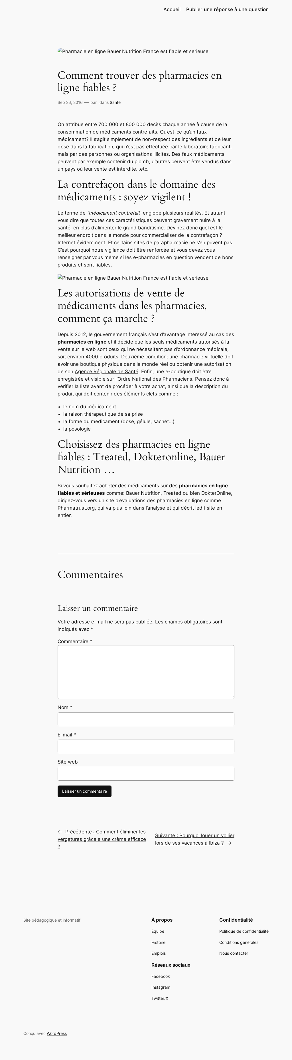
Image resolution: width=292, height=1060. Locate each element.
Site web (68, 762)
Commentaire (75, 641)
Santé (115, 102)
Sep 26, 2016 (70, 102)
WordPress (57, 1033)
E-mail (67, 735)
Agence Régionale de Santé (106, 371)
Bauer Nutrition (143, 493)
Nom (65, 707)
